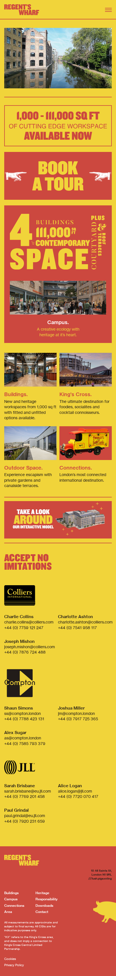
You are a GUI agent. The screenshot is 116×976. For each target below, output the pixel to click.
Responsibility (46, 899)
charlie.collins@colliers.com (28, 622)
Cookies (10, 959)
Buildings (11, 893)
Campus (10, 899)
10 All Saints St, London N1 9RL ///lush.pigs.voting (100, 874)
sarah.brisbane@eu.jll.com (27, 791)
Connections (14, 905)
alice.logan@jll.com (75, 791)
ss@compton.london (22, 713)
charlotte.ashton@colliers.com (85, 622)
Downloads (44, 905)
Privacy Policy (14, 965)
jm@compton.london (76, 713)
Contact (41, 912)
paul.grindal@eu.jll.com (24, 815)
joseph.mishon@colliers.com (29, 646)
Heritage (42, 893)
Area (8, 912)
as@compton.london (22, 737)
